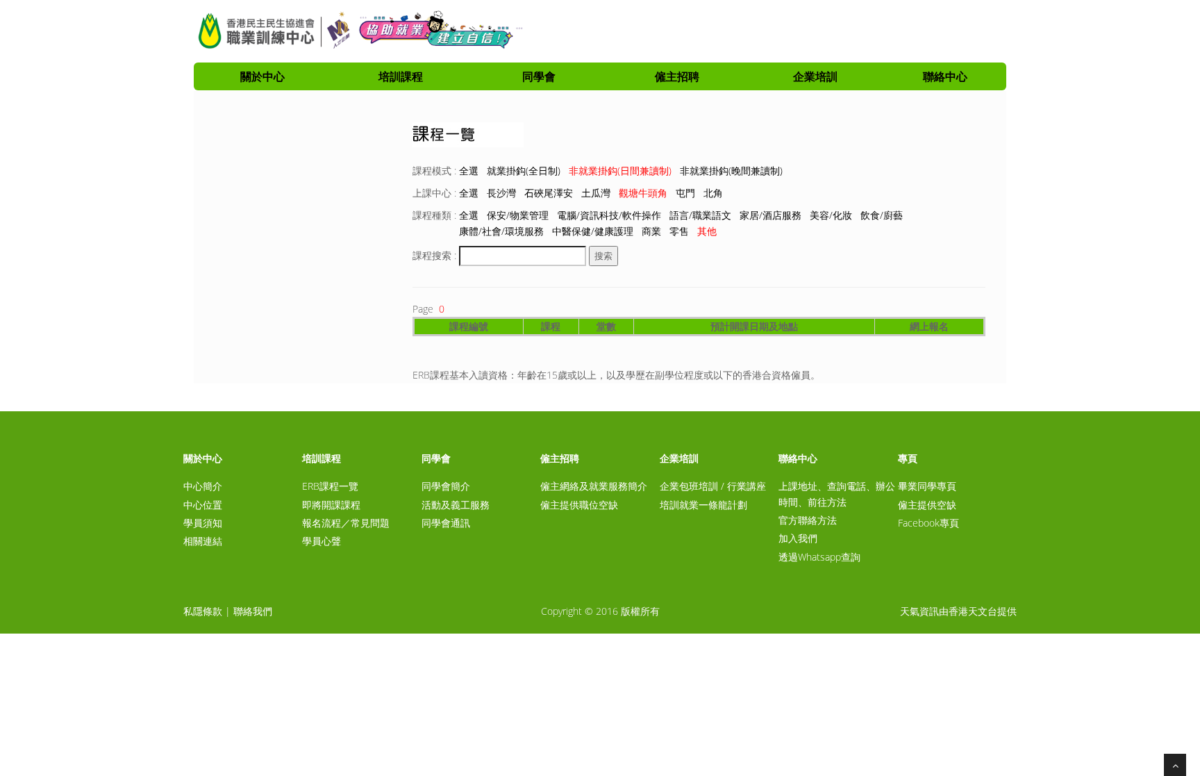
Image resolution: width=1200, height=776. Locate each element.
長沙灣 (501, 192)
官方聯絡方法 (807, 520)
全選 (468, 170)
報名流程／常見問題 (346, 522)
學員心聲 (321, 540)
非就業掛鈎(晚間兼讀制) (731, 170)
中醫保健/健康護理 (592, 231)
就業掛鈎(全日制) (523, 170)
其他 (707, 231)
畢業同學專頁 (927, 486)
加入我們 (797, 538)
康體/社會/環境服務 (501, 231)
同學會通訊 (446, 522)
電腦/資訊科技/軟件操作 (609, 215)
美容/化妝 (831, 215)
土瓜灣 (595, 192)
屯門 (685, 192)
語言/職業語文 (700, 215)
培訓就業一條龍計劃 (703, 504)
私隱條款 (202, 611)
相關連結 (202, 540)
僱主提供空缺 (927, 504)
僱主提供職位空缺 (579, 504)
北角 (713, 192)
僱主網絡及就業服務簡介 (593, 486)
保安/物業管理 (518, 215)
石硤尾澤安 (548, 192)
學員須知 (202, 522)
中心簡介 (202, 486)
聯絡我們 (252, 611)
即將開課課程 (331, 504)
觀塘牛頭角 (643, 192)
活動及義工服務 (456, 504)
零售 (679, 231)
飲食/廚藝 (881, 215)
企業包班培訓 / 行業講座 (713, 486)
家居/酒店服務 (770, 215)
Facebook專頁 (928, 522)
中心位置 (202, 504)
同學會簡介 (446, 486)
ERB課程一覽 (330, 486)
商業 (651, 231)
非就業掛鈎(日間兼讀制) (620, 170)
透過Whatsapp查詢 (819, 556)
